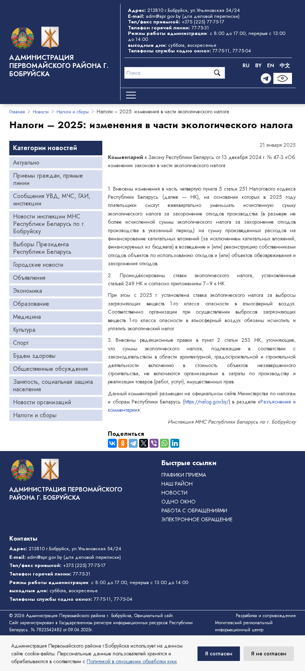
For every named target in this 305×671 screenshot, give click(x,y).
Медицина (27, 316)
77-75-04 (241, 50)
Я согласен (218, 653)
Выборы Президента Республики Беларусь (42, 248)
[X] (143, 443)
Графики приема (183, 475)
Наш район (177, 483)
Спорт (21, 342)
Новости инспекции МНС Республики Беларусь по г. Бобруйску (49, 224)
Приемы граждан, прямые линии (48, 179)
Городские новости (38, 264)
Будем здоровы (34, 355)
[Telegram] (266, 78)
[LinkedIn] (174, 443)
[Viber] (154, 443)
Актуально (26, 162)
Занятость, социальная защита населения (53, 385)
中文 (285, 65)
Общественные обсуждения (50, 368)
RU (246, 65)
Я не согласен (268, 653)
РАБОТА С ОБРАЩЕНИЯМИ (194, 510)
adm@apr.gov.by (163, 16)
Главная (17, 111)
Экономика (27, 290)
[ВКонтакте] (112, 443)
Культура (24, 329)
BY (258, 65)
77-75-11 (220, 50)
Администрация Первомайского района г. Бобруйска (59, 66)
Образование (31, 303)
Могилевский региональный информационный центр (244, 626)
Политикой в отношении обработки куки (132, 661)
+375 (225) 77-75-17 (203, 21)
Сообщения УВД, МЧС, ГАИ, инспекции (51, 200)
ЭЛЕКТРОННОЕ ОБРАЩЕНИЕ (196, 519)
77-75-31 (200, 27)
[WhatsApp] (164, 443)
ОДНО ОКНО (178, 501)
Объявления (29, 277)
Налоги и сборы (73, 111)
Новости (41, 111)
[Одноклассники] (122, 443)
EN (270, 65)
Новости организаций (42, 402)
